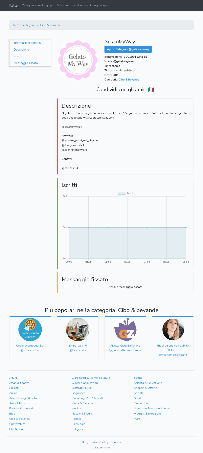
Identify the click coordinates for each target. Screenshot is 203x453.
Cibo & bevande (50, 25)
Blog (12, 414)
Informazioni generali (27, 43)
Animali (14, 388)
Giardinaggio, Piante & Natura (91, 378)
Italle (13, 5)
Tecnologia (141, 403)
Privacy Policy (99, 442)
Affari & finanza (19, 383)
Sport (137, 398)
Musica (76, 408)
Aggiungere (101, 5)
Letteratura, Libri (82, 388)
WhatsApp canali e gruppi (74, 5)
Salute (138, 378)
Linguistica (78, 393)
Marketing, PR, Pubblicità (87, 398)
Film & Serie (16, 429)
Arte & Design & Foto (23, 398)
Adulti (13, 378)
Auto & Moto (17, 403)
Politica (76, 419)
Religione (78, 429)
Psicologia (78, 424)
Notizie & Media (82, 414)
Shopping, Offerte (145, 388)
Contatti (116, 442)
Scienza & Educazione (148, 383)
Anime (13, 393)
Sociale (139, 393)
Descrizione (21, 50)
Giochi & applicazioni (85, 383)
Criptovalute (17, 424)
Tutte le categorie (23, 25)
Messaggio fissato (25, 63)
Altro (137, 419)
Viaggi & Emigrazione (148, 414)
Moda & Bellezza (83, 403)
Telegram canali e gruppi (38, 5)
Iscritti (17, 56)
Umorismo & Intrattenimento (152, 408)
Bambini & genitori (21, 408)
